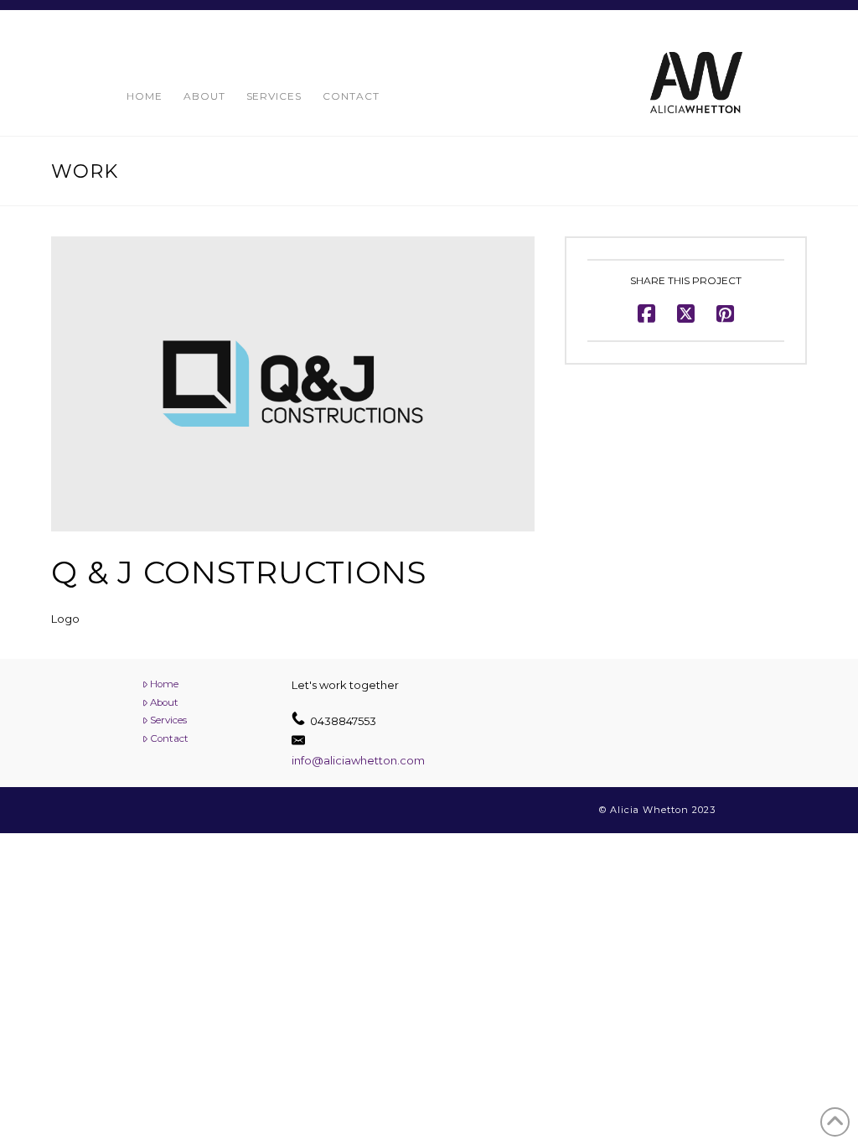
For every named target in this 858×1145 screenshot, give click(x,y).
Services (168, 720)
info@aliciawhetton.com (358, 760)
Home (164, 684)
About (164, 702)
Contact (169, 738)
